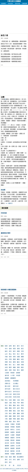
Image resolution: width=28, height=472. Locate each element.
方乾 (6, 419)
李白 (6, 400)
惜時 (18, 367)
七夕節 (12, 375)
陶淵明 (18, 427)
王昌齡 (12, 435)
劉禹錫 (7, 427)
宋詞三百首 (16, 397)
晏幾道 (18, 440)
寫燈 (8, 257)
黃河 (22, 354)
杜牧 (22, 400)
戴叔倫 (12, 451)
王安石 (18, 429)
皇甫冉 (12, 445)
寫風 (18, 348)
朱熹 (18, 416)
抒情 (10, 359)
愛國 (14, 359)
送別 (22, 359)
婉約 (2, 257)
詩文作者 (17, 3)
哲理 (22, 362)
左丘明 (18, 445)
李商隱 (12, 427)
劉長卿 (18, 432)
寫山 (10, 354)
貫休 (22, 408)
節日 (18, 370)
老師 (18, 365)
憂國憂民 (13, 378)
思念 (10, 362)
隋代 (22, 457)
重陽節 (7, 378)
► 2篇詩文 (9, 203)
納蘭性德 (18, 454)
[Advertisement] (14, 19)
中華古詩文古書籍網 (14, 1)
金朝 (18, 459)
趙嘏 (18, 419)
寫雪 (14, 348)
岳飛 (22, 413)
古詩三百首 (8, 397)
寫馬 (14, 356)
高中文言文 (16, 391)
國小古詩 (7, 386)
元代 (22, 459)
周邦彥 (12, 440)
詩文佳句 (10, 3)
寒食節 (12, 373)
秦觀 (10, 419)
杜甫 (10, 400)
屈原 (6, 416)
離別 (18, 359)
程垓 (18, 421)
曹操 (14, 405)
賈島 (10, 405)
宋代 (2, 236)
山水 (6, 354)
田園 (18, 356)
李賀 (22, 405)
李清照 (18, 424)
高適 (22, 416)
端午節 (7, 375)
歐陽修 (7, 432)
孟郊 (18, 408)
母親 (22, 365)
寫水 (14, 354)
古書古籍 (24, 3)
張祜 (14, 411)
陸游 (6, 403)
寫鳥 (10, 356)
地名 (6, 359)
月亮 (22, 351)
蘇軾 (14, 400)
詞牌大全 (7, 383)
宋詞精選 (15, 381)
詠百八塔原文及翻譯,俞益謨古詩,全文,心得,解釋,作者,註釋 (11, 468)
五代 (10, 459)
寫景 (6, 346)
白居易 (7, 424)
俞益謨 (6, 38)
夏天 (18, 346)
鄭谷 (22, 419)
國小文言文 (16, 389)
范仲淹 (18, 437)
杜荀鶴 (7, 440)
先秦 (6, 457)
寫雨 (10, 348)
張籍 (6, 408)
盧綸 (18, 413)
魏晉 (14, 457)
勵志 (18, 362)
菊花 (14, 351)
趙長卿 (6, 236)
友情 (6, 367)
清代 (2, 38)
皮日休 (7, 443)
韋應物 (12, 432)
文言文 (19, 465)
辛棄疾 (12, 424)
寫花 (22, 348)
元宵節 (7, 373)
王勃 (6, 413)
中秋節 (18, 375)
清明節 (18, 373)
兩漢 (10, 457)
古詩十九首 (8, 394)
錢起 (10, 416)
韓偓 (14, 416)
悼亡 (10, 365)
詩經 (10, 370)
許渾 (6, 411)
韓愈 (22, 403)
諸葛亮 (12, 437)
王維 (18, 400)
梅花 (5, 313)
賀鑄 (6, 421)
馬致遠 (18, 443)
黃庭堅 (12, 448)
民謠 (14, 370)
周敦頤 (7, 454)
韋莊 (22, 411)
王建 (18, 411)
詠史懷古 (7, 381)
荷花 (10, 351)
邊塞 (22, 356)
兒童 (6, 356)
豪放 (6, 370)
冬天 (6, 348)
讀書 (14, 367)
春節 (22, 370)
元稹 (10, 403)
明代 (2, 216)
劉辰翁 (7, 448)
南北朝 (19, 457)
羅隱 (10, 411)
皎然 (14, 408)
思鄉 (6, 362)
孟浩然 (7, 429)
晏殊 (14, 413)
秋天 (22, 346)
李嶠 (14, 419)
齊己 (6, 405)
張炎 (14, 421)
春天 (14, 346)
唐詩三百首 (16, 394)
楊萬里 (7, 437)
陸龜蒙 (18, 435)
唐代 (6, 459)
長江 (18, 354)
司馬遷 (12, 454)
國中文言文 (8, 391)
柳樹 (18, 351)
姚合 (10, 413)
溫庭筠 (7, 435)
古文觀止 (15, 383)
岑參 (18, 403)
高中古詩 (7, 389)
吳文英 (6, 293)
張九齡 (7, 451)
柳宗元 (12, 429)
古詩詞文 (3, 3)
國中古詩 (15, 386)
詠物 (2, 65)
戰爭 (10, 367)
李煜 (14, 403)
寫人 (14, 365)
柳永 (18, 405)
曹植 (10, 408)
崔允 (5, 216)
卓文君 (18, 451)
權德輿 (7, 445)
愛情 (14, 362)
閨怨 (6, 365)
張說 (10, 421)
